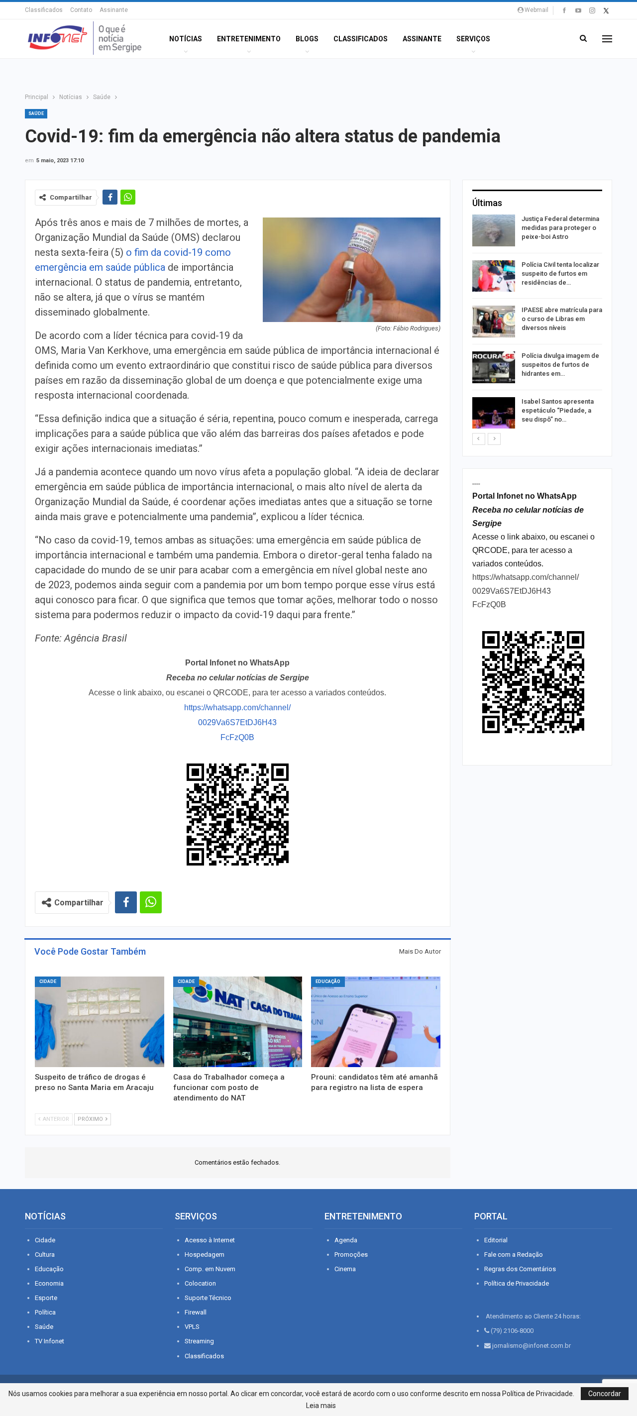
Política (45, 1312)
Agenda (345, 1240)
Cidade (47, 981)
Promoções (351, 1254)
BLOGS (307, 39)
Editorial (496, 1240)
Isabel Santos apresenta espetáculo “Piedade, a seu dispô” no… (558, 410)
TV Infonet (49, 1341)
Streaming (199, 1341)
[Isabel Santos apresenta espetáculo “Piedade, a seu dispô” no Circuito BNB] (493, 413)
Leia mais (321, 1405)
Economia (49, 1283)
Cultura (45, 1254)
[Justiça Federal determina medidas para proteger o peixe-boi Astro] (493, 230)
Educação (328, 981)
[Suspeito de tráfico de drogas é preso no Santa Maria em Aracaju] (99, 1022)
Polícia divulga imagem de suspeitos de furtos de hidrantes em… (560, 364)
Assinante (114, 9)
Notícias (185, 39)
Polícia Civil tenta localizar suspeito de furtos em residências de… (560, 273)
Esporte (46, 1298)
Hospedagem (204, 1254)
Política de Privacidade (516, 1283)
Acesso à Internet (210, 1240)
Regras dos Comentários (520, 1269)
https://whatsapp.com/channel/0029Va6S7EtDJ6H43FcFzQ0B (237, 722)
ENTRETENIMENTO (249, 39)
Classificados (44, 9)
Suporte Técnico (208, 1298)
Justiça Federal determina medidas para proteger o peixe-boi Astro (560, 227)
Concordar (604, 1394)
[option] (537, 323)
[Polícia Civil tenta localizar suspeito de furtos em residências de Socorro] (493, 276)
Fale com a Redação (513, 1254)
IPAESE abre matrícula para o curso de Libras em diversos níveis (562, 318)
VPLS (192, 1326)
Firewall (196, 1312)
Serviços (473, 39)
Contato (81, 9)
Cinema (345, 1269)
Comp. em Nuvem (210, 1269)
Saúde (36, 113)
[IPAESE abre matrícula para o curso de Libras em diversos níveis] (493, 321)
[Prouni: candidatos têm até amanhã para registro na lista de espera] (375, 1022)
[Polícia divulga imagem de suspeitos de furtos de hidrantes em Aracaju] (493, 367)
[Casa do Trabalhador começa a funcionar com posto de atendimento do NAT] (238, 1022)
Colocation (200, 1283)
